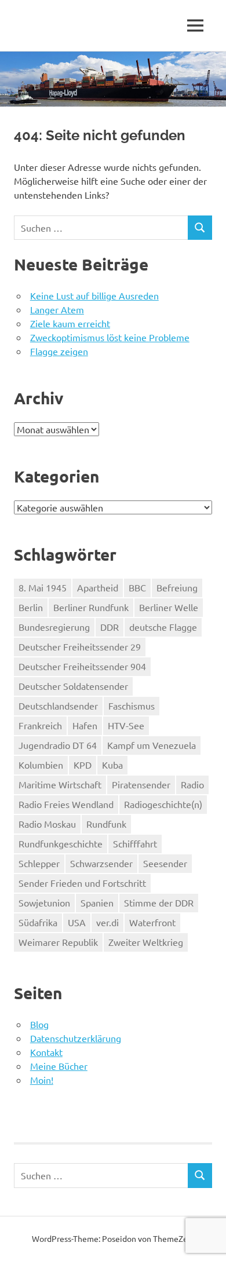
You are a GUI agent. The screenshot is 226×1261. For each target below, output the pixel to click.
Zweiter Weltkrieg (145, 942)
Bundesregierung (54, 627)
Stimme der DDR (159, 902)
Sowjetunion (44, 902)
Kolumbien (41, 764)
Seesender (165, 863)
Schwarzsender (101, 863)
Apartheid (97, 587)
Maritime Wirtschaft (60, 784)
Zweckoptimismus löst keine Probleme (109, 337)
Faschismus (131, 705)
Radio (192, 784)
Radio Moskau (47, 823)
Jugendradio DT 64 (58, 745)
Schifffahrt (135, 843)
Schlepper (39, 863)
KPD (83, 764)
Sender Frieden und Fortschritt (82, 883)
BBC (137, 587)
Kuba (112, 764)
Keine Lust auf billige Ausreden (94, 295)
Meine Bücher (59, 1066)
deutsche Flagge (163, 627)
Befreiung (177, 587)
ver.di (107, 922)
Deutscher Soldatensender (73, 686)
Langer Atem (57, 309)
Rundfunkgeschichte (61, 843)
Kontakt (46, 1052)
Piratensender (141, 784)
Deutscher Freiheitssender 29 (80, 646)
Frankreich (40, 725)
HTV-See (126, 725)
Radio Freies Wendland (66, 804)
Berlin (31, 607)
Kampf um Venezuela (151, 745)
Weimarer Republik (58, 942)
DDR (109, 627)
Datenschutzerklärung (75, 1038)
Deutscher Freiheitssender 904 (82, 666)
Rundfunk (106, 823)
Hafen (84, 725)
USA (77, 922)
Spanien (97, 902)
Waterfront (152, 922)
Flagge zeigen (59, 351)
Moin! (41, 1079)
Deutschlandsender (58, 705)
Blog (39, 1024)
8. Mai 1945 (43, 587)
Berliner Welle (168, 607)
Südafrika (38, 922)
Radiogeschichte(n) (163, 804)
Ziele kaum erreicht (70, 323)
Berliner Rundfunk (91, 607)
